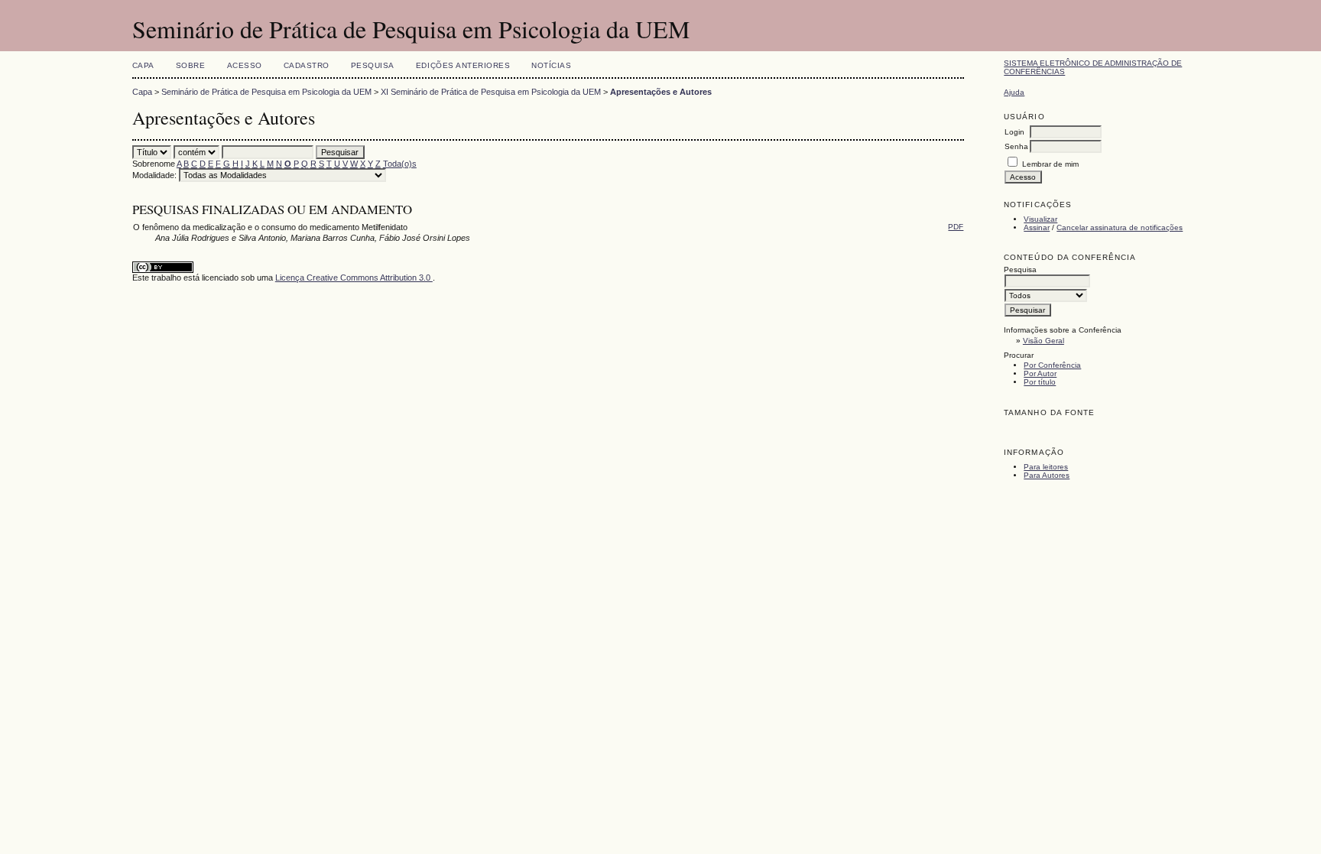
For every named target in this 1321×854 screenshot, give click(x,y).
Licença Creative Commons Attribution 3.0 (354, 277)
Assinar (1037, 227)
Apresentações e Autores (661, 91)
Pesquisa (372, 65)
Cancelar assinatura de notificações (1119, 227)
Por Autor (1040, 373)
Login (1014, 132)
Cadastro (306, 65)
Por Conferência (1052, 365)
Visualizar (1040, 219)
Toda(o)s (400, 163)
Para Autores (1046, 475)
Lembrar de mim (1050, 164)
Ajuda (1014, 92)
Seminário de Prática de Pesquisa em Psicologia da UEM (266, 91)
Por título (1040, 382)
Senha (1016, 146)
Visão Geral (1043, 340)
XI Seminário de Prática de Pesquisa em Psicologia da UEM (491, 91)
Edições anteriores (463, 65)
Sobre (191, 65)
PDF (955, 226)
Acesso (244, 65)
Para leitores (1046, 467)
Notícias (551, 65)
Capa (143, 65)
